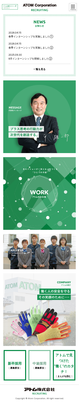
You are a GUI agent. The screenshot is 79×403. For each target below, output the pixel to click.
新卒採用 (15, 365)
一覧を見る (39, 69)
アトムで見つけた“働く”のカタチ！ (64, 365)
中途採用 (39, 365)
